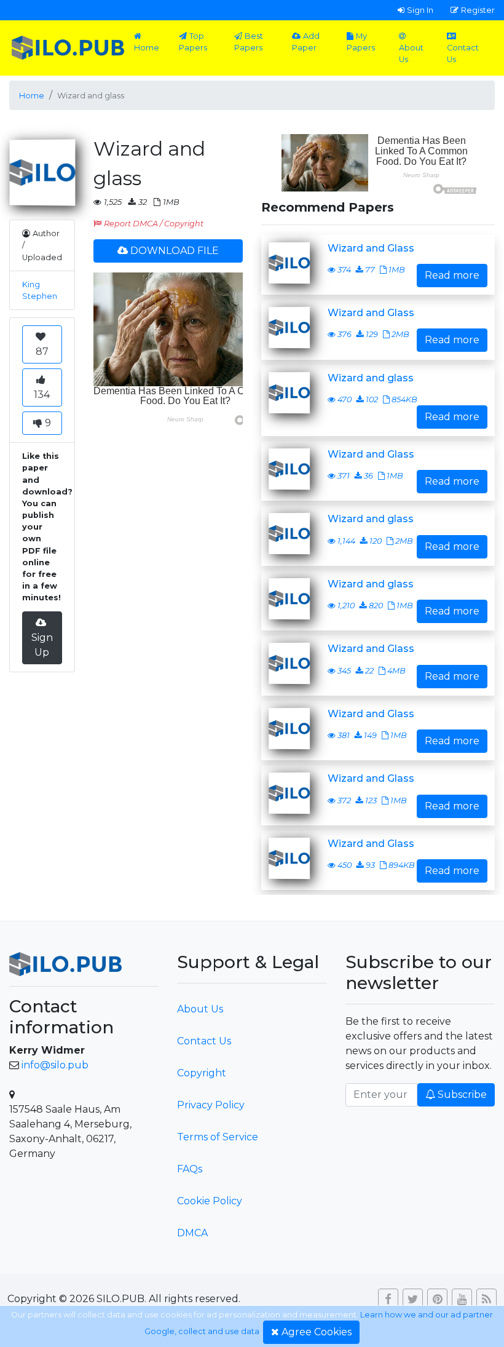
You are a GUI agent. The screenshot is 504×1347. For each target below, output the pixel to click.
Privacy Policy (211, 1105)
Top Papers (193, 41)
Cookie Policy (209, 1201)
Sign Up (42, 645)
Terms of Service (217, 1137)
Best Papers (248, 41)
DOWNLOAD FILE (174, 250)
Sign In (420, 10)
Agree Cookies (317, 1332)
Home (146, 47)
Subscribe (462, 1094)
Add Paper (306, 41)
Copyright (201, 1073)
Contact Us (463, 53)
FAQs (189, 1169)
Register (478, 10)
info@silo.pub (55, 1065)
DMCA (192, 1233)
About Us (411, 53)
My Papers (361, 41)
